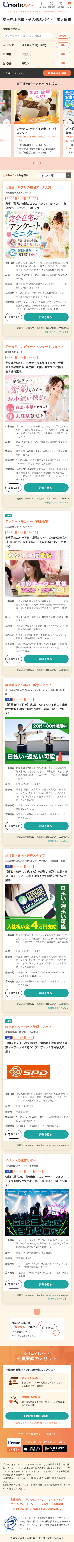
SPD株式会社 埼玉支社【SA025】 (22, 1032)
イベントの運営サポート (22, 1160)
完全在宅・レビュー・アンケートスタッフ (34, 346)
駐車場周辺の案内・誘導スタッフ (28, 685)
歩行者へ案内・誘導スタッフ (25, 855)
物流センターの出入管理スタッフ (28, 1027)
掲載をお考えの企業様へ (47, 1509)
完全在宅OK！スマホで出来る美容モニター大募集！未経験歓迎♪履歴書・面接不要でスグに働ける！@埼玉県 (34, 367)
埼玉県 (37, 11)
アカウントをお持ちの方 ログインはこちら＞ (37, 1423)
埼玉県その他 (48, 11)
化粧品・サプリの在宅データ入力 (28, 187)
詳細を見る (45, 317)
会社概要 (58, 1504)
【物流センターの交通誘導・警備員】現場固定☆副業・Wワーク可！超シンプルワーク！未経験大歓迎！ (36, 1047)
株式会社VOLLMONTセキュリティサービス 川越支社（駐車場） (35, 692)
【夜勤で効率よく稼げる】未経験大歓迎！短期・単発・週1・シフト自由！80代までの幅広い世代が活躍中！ (36, 876)
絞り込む (63, 36)
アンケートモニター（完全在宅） (28, 521)
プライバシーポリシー (23, 1504)
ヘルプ (44, 1504)
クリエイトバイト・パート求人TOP (17, 11)
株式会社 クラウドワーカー (18, 527)
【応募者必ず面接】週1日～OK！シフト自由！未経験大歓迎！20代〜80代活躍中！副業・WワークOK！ (36, 709)
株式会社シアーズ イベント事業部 (21, 1165)
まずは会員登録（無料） (37, 1416)
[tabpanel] (37, 123)
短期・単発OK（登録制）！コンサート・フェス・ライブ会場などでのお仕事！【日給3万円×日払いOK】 (36, 1181)
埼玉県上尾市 (62, 11)
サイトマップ (55, 1499)
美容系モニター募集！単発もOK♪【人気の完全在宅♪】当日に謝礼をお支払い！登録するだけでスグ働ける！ (36, 542)
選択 (63, 45)
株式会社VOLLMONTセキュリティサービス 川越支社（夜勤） (36, 861)
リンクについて (34, 1499)
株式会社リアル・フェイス (18, 192)
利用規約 (16, 1499)
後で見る (15, 317)
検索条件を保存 (57, 73)
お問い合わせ (20, 1509)
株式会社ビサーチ (14, 352)
